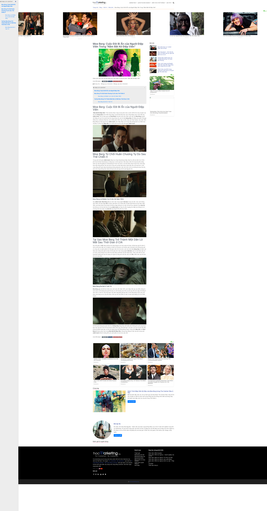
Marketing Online (139, 458)
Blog (101, 7)
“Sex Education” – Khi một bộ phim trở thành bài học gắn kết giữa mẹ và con (166, 53)
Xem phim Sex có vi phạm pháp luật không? (164, 47)
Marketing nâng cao (140, 456)
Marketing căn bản (139, 454)
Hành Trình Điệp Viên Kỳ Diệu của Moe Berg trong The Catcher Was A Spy (150, 391)
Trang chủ (95, 7)
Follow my (117, 435)
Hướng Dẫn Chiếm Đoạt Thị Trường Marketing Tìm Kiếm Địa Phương (165, 59)
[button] (144, 88)
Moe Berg (110, 81)
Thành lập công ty (153, 465)
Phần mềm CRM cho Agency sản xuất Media (160, 459)
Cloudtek (150, 463)
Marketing (132, 2)
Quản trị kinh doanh (144, 2)
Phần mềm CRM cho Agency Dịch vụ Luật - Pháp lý (161, 461)
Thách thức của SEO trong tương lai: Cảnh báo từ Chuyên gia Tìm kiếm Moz (166, 70)
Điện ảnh (111, 7)
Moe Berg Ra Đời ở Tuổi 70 (105, 101)
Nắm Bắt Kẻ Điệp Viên (117, 81)
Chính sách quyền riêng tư (139, 463)
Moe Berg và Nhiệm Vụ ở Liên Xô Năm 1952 (109, 96)
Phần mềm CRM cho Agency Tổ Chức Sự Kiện (160, 457)
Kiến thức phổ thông (158, 2)
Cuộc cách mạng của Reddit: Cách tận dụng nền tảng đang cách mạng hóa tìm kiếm (165, 65)
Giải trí (168, 2)
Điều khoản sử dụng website (140, 460)
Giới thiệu (137, 465)
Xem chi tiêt (131, 401)
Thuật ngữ (137, 453)
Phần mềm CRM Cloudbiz (155, 453)
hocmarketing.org (134, 481)
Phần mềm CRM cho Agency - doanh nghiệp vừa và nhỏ (161, 455)
